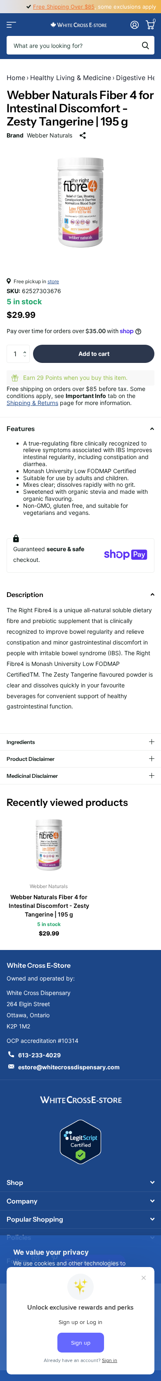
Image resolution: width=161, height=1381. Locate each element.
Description (25, 594)
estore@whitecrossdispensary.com (69, 1067)
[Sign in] (134, 25)
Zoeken (145, 45)
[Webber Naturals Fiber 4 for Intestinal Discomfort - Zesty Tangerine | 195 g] (49, 844)
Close (80, 1182)
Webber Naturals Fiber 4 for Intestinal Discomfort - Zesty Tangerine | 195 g (49, 905)
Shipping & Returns (32, 402)
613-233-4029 (39, 1055)
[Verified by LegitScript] (80, 1142)
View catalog (11, 24)
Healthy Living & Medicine (70, 77)
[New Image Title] (80, 1098)
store (53, 281)
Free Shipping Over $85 (64, 6)
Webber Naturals (49, 135)
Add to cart (93, 353)
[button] (26, 347)
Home (16, 77)
